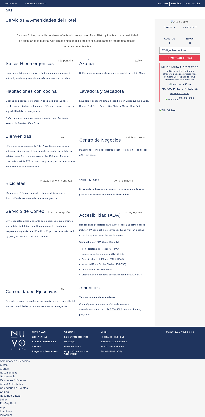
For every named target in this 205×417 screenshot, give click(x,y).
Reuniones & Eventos (13, 380)
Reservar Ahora (72, 346)
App (2, 407)
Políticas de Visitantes (113, 346)
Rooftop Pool (8, 403)
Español (176, 3)
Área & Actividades (11, 384)
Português (192, 3)
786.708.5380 (114, 309)
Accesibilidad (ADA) (111, 351)
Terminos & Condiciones (114, 341)
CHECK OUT (190, 27)
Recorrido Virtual (10, 395)
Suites (4, 365)
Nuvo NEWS (39, 331)
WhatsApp (69, 341)
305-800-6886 (186, 98)
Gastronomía (7, 376)
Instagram (6, 415)
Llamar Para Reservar (76, 336)
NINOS (190, 39)
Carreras (37, 346)
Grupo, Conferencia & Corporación (76, 352)
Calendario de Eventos (14, 388)
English (163, 3)
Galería (4, 392)
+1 (172, 93)
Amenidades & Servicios (15, 361)
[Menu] (197, 13)
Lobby (3, 399)
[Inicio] (9, 10)
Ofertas (4, 368)
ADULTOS (169, 39)
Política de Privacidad (112, 336)
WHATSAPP (11, 3)
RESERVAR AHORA (35, 3)
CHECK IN (169, 27)
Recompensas (8, 372)
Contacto (69, 331)
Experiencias (39, 336)
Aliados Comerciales (44, 341)
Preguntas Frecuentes (45, 351)
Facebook (6, 411)
